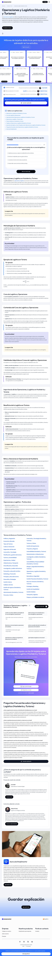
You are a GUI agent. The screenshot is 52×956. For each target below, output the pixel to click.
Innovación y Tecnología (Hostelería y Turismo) (36, 540)
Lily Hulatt (44, 88)
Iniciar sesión (31, 693)
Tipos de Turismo (8, 544)
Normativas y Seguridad (33, 576)
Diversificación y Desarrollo (11, 566)
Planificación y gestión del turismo (12, 555)
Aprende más (8, 884)
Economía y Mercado (9, 541)
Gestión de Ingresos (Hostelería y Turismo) (12, 588)
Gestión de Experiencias (33, 546)
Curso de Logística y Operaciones (13, 115)
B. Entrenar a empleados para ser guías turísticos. (18, 156)
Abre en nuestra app (26, 171)
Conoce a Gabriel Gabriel (11, 824)
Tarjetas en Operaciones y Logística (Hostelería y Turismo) (18, 123)
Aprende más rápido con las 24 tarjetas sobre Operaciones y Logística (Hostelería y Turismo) (25, 125)
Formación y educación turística (12, 571)
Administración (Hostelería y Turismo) (13, 592)
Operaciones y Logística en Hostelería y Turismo (16, 113)
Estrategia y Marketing (32, 586)
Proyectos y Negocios (32, 549)
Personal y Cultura (8, 595)
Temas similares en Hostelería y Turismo (14, 121)
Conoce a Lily (9, 797)
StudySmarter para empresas (25, 931)
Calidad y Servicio (8, 585)
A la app (45, 2)
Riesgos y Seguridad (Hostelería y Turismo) (35, 568)
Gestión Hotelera (31, 592)
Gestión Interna (8, 582)
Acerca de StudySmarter (11, 129)
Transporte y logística (32, 594)
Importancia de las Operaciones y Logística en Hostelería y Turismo (20, 117)
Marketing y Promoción (10, 574)
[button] (2, 33)
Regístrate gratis (26, 47)
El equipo (4, 936)
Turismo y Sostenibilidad (10, 557)
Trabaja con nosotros (6, 931)
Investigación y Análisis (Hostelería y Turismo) (36, 558)
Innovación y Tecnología (10, 552)
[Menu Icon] (49, 2)
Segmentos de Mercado (10, 549)
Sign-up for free (26, 907)
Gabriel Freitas (43, 91)
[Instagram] (24, 942)
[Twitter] (28, 942)
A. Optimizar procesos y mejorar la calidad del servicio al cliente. (21, 153)
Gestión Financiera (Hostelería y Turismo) (37, 579)
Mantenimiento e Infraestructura (35, 554)
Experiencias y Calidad (9, 560)
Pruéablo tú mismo (7, 28)
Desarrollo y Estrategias (10, 579)
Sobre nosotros (5, 933)
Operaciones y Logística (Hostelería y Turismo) (36, 572)
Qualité (25, 91)
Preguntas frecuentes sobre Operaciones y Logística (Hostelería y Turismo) (22, 127)
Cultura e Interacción (9, 547)
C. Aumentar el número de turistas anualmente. (17, 160)
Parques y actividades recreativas (35, 597)
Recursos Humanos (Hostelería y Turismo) (35, 583)
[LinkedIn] (32, 942)
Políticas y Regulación (9, 538)
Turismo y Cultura (31, 543)
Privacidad (28, 946)
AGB (23, 946)
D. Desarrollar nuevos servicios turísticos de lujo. (18, 163)
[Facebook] (20, 942)
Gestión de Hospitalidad (33, 589)
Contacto (37, 931)
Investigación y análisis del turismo (13, 568)
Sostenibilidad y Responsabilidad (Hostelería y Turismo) (35, 563)
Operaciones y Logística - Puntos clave (14, 119)
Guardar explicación (27, 103)
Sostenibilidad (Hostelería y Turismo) (36, 551)
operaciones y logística (8, 17)
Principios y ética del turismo (11, 577)
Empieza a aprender (40, 606)
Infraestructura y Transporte (11, 563)
